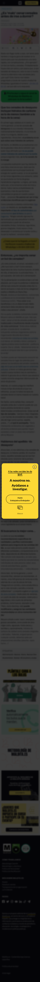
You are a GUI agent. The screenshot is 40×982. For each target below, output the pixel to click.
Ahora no (20, 513)
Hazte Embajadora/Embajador (20, 499)
